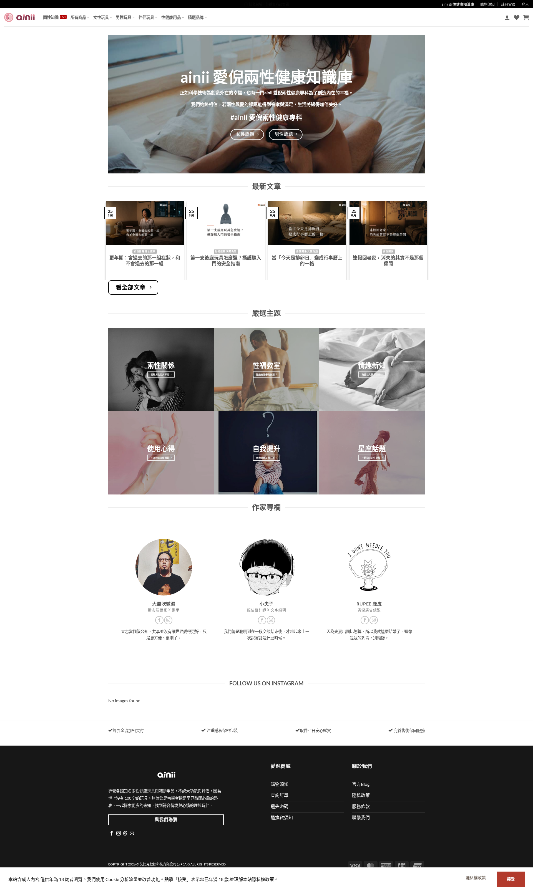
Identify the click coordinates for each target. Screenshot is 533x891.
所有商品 (78, 17)
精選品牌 (195, 17)
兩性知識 (51, 17)
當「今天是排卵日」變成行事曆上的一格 (307, 261)
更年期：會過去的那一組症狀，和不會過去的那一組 (144, 261)
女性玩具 (101, 17)
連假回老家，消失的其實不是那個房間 (388, 261)
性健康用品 (171, 17)
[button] (507, 17)
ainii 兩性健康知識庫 (458, 4)
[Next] (426, 240)
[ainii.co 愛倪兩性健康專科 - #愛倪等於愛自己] (19, 17)
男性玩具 (123, 17)
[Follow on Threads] (125, 833)
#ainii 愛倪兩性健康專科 (266, 117)
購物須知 (487, 4)
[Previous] (107, 240)
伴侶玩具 (146, 17)
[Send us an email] (132, 833)
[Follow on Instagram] (168, 620)
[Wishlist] (516, 17)
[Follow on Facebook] (159, 620)
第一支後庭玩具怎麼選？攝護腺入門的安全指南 (225, 261)
